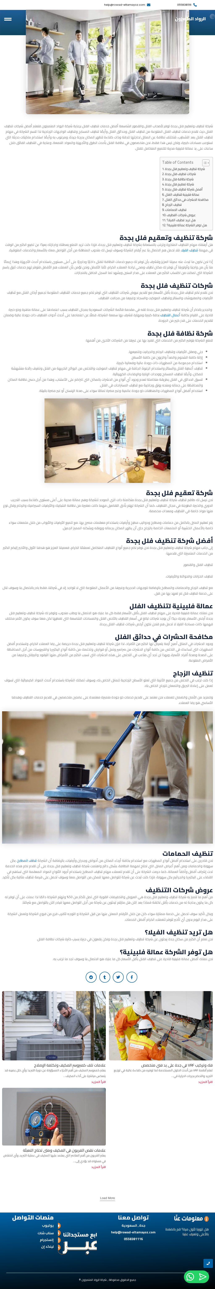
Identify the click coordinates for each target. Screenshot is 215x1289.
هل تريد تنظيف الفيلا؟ (181, 220)
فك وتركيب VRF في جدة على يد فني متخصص (177, 1065)
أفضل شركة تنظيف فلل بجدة (184, 189)
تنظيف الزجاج (173, 204)
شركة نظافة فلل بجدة (179, 179)
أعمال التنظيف (170, 315)
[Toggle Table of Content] (203, 162)
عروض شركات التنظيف (181, 215)
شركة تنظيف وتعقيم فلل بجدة (185, 169)
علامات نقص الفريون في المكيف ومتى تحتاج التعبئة (64, 1150)
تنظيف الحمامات (176, 209)
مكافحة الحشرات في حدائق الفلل (186, 199)
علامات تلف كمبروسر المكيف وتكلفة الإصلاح (70, 1065)
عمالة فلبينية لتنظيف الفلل (182, 194)
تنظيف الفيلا (189, 250)
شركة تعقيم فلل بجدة (179, 184)
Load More (107, 1198)
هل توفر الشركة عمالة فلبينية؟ (187, 225)
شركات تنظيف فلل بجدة (180, 174)
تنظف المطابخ (27, 860)
